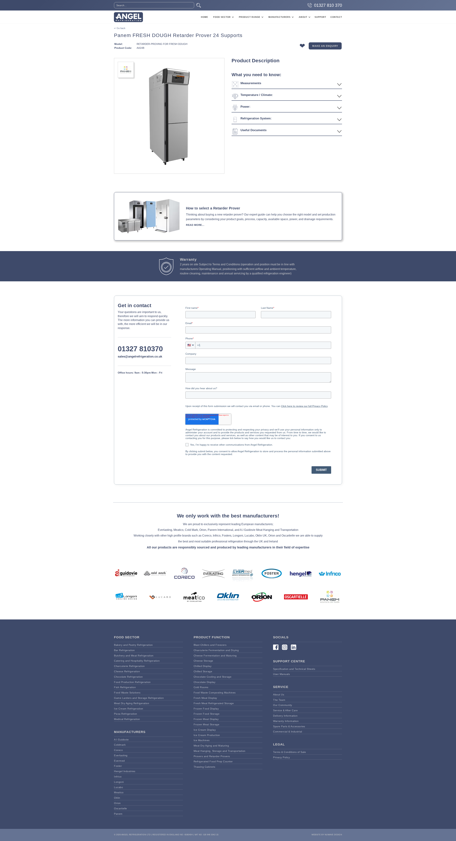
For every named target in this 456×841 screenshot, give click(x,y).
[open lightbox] (169, 116)
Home (204, 17)
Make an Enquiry (325, 45)
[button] (223, 17)
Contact (336, 17)
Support (320, 17)
